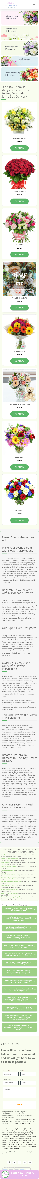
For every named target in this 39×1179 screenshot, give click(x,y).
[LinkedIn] (25, 1162)
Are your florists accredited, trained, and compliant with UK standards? (18, 955)
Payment (5, 1135)
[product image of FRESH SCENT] (19, 438)
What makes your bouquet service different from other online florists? (18, 1008)
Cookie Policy (6, 1131)
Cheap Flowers (17, 1144)
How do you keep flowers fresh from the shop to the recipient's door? (18, 928)
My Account (22, 1146)
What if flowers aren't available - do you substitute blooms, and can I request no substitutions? (18, 1017)
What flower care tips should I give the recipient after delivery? (18, 946)
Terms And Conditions (18, 1136)
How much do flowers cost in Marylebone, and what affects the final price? (18, 1027)
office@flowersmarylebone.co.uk (25, 1119)
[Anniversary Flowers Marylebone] (19, 74)
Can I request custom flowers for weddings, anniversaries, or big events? (18, 937)
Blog (11, 1148)
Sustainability (6, 1136)
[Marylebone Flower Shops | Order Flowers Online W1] (11, 4)
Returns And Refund (25, 1135)
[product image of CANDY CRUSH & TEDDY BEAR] (19, 385)
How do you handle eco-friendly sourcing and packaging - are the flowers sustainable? (18, 972)
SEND (19, 1105)
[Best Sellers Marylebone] (19, 61)
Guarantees (10, 1133)
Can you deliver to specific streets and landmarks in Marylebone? (18, 990)
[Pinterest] (30, 1162)
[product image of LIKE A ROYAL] (19, 491)
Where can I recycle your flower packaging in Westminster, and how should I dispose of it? (18, 999)
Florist (26, 1144)
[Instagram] (19, 1162)
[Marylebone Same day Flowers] (19, 18)
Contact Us (28, 1129)
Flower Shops (23, 1140)
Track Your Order (12, 1146)
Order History (32, 1146)
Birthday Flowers (25, 1142)
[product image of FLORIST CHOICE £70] (19, 279)
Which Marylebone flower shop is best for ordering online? (19, 909)
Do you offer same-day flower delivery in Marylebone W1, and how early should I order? (18, 918)
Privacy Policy (13, 1135)
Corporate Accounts (18, 1131)
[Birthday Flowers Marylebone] (19, 33)
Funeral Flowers (13, 1142)
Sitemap (16, 1148)
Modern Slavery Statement (23, 1133)
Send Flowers (13, 1140)
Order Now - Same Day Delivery (22, 1174)
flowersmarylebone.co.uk (22, 1123)
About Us (5, 1129)
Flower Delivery (31, 1136)
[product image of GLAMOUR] (19, 226)
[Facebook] (9, 1162)
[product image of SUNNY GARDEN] (19, 332)
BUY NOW (19, 148)
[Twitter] (14, 1162)
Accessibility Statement (17, 1129)
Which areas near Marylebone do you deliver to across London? (18, 981)
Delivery (28, 1131)
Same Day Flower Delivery (12, 1138)
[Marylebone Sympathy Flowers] (19, 48)
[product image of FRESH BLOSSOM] (19, 119)
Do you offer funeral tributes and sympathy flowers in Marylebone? (18, 963)
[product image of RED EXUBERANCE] (19, 172)
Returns (6, 1148)
